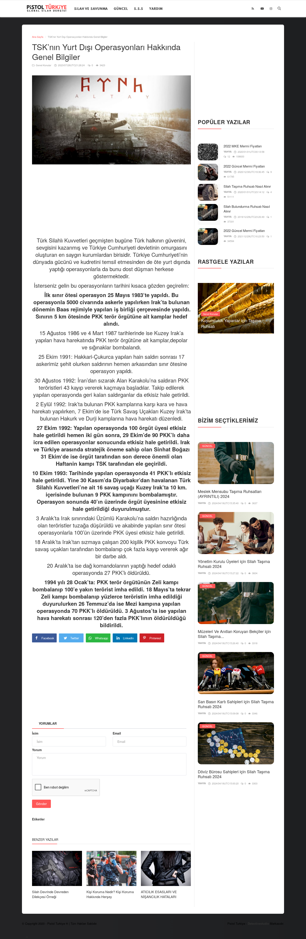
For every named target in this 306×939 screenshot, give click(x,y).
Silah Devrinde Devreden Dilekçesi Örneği (50, 894)
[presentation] (257, 290)
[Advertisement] (113, 197)
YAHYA (228, 151)
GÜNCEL (121, 8)
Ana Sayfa (37, 36)
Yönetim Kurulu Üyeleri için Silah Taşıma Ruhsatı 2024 (234, 563)
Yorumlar (48, 723)
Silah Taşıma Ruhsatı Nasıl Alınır (247, 186)
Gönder (41, 803)
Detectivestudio (259, 923)
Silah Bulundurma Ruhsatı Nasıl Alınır (247, 208)
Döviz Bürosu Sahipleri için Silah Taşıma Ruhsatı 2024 (234, 774)
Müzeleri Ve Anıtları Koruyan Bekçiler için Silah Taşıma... (234, 633)
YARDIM (155, 8)
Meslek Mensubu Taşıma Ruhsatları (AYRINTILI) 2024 (229, 493)
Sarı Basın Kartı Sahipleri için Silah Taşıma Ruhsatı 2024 (236, 704)
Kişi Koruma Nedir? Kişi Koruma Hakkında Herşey (110, 894)
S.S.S (138, 8)
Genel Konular (43, 65)
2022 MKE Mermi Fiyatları (243, 146)
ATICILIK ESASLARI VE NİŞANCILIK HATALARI (159, 894)
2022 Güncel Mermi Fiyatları (244, 166)
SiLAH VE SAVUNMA (91, 8)
